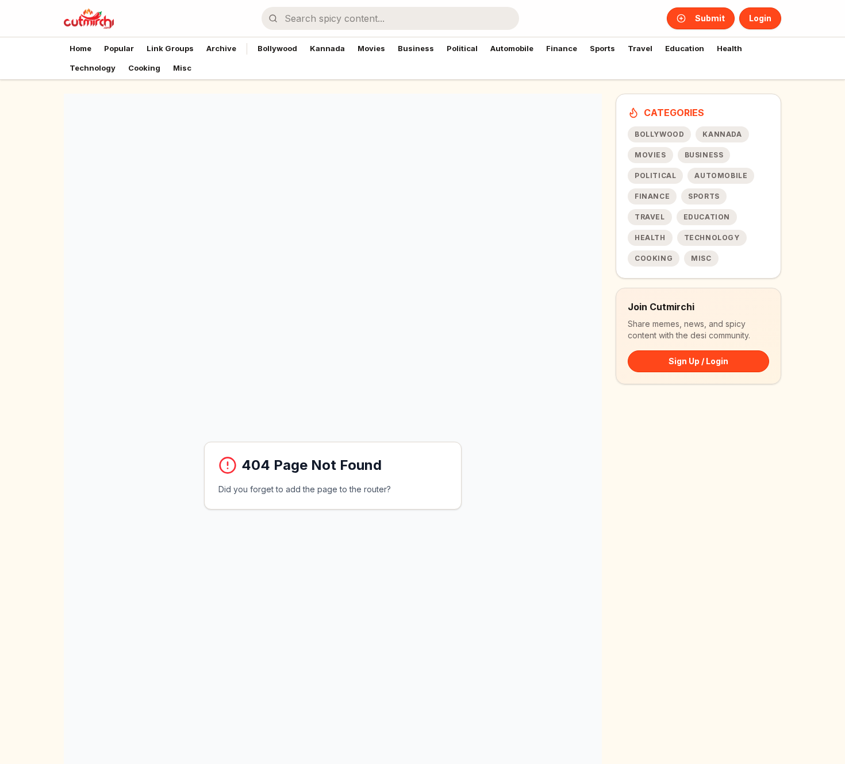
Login (760, 18)
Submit (710, 18)
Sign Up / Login (698, 361)
